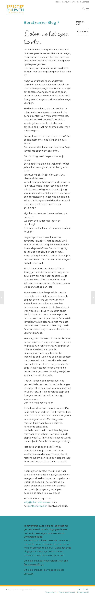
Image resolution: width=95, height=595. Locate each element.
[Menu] (87, 9)
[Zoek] (82, 9)
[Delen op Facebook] (77, 31)
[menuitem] (57, 1)
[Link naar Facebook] (83, 589)
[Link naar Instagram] (87, 589)
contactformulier (37, 506)
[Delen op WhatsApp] (82, 31)
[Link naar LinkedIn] (79, 589)
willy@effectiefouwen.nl (37, 502)
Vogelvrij (28, 573)
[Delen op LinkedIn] (85, 31)
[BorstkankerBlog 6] (2, 297)
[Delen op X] (80, 31)
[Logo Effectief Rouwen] (15, 9)
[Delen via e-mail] (87, 31)
